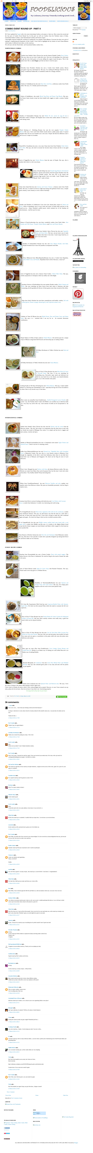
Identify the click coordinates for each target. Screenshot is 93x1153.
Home (37, 1095)
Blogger (76, 1142)
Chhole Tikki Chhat (57, 274)
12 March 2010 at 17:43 (13, 748)
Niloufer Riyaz (12, 794)
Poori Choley (64, 55)
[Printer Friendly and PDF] (61, 697)
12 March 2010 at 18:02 (13, 759)
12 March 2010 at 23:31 (13, 924)
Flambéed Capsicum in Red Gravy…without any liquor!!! (83, 160)
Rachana (10, 785)
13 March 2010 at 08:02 (13, 1012)
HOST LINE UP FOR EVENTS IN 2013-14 (39, 21)
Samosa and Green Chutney (44, 187)
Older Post (65, 1095)
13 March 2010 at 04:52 (13, 982)
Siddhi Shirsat (11, 1047)
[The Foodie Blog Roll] (67, 1117)
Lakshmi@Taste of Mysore (15, 998)
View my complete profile (79, 44)
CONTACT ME (13, 21)
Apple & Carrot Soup (43, 568)
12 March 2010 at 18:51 (13, 799)
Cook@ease (38, 662)
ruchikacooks (11, 953)
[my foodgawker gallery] (80, 283)
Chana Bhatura (54, 362)
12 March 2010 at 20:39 (13, 864)
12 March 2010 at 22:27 (13, 915)
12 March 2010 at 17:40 (13, 737)
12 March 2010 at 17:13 (13, 727)
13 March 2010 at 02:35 (13, 958)
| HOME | (6, 21)
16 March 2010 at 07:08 (13, 1069)
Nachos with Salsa (42, 469)
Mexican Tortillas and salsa (53, 483)
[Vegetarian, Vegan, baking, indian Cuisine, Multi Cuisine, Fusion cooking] (17, 1124)
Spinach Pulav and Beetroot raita (50, 683)
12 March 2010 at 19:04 (13, 819)
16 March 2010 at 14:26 (13, 1079)
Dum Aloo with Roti (46, 84)
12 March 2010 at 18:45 (13, 789)
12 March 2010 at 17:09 (13, 718)
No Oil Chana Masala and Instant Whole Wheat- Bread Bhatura (83, 66)
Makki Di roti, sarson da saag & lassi (56, 116)
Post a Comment (10, 1092)
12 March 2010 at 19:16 (13, 829)
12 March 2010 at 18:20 (13, 780)
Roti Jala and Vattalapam (48, 535)
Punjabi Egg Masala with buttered (59, 171)
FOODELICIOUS (77, 50)
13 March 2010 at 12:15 (13, 1031)
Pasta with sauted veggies (58, 554)
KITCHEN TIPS (26, 21)
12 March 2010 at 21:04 (13, 904)
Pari (9, 888)
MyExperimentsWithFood (14, 944)
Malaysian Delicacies (13, 987)
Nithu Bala (11, 815)
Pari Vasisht (16, 696)
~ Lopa (10, 705)
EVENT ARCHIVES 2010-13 (62, 21)
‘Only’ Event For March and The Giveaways (83, 80)
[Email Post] (8, 696)
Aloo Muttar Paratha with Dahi (59, 243)
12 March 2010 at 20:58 (13, 892)
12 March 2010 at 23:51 (13, 939)
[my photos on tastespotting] (79, 267)
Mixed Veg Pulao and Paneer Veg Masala (51, 96)
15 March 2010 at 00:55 (13, 1052)
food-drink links (6, 1129)
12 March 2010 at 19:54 (13, 840)
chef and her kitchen (13, 764)
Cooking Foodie (12, 1027)
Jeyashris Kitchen (12, 976)
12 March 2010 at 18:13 (13, 770)
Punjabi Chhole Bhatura (40, 224)
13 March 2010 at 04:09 (13, 970)
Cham (9, 1017)
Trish (9, 1057)
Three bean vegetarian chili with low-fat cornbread (49, 512)
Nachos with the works (57, 426)
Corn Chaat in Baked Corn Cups (83, 190)
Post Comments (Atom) (16, 1098)
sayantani (10, 824)
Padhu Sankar (12, 845)
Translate (83, 29)
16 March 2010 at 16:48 (13, 1088)
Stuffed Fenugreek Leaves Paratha (56, 400)
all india (37, 1114)
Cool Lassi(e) (11, 742)
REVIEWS (20, 21)
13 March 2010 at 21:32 (13, 1042)
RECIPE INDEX (52, 21)
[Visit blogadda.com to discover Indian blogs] (7, 1133)
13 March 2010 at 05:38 (13, 993)
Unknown (10, 855)
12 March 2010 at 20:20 (13, 849)
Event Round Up (11, 30)
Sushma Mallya (12, 898)
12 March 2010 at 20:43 (13, 873)
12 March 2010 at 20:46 (13, 883)
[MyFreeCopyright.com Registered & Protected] (80, 306)
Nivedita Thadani (12, 929)
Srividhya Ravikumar (13, 732)
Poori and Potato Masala (55, 224)
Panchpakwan (11, 963)
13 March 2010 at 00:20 (13, 948)
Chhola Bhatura (39, 160)
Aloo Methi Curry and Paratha (31, 259)
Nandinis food (11, 775)
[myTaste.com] (36, 1125)
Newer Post (8, 1095)
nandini (10, 869)
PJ (9, 1036)
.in (38, 1113)
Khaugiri (10, 1007)
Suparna (10, 920)
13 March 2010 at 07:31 (13, 1002)
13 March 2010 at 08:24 (13, 1021)
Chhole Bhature (47, 337)
